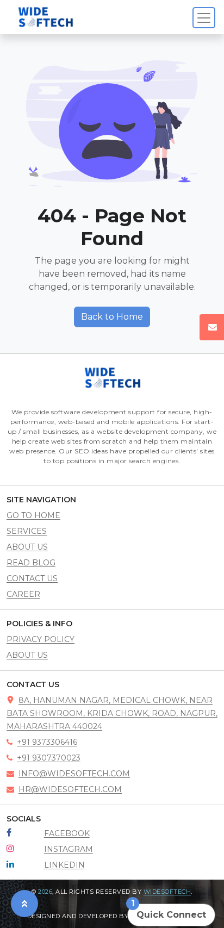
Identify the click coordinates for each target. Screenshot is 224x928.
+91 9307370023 (48, 758)
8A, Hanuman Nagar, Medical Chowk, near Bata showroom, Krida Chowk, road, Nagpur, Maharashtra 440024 (112, 713)
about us (27, 547)
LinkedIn (64, 865)
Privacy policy (40, 639)
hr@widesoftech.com (70, 789)
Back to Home (112, 317)
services (27, 531)
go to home (33, 515)
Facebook (67, 833)
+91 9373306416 (47, 742)
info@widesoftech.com (74, 773)
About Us (27, 655)
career (23, 594)
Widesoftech (167, 891)
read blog (31, 563)
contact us (32, 578)
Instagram (68, 849)
